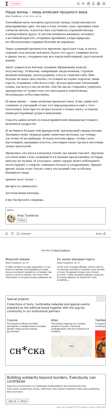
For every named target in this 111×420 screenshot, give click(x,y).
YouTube (92, 407)
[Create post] (88, 3)
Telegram (69, 407)
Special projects (18, 299)
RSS (104, 407)
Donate (15, 3)
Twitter (99, 407)
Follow (21, 220)
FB (75, 407)
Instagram (84, 407)
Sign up (12, 401)
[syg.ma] (6, 3)
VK (78, 407)
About (24, 401)
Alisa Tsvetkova (13, 16)
